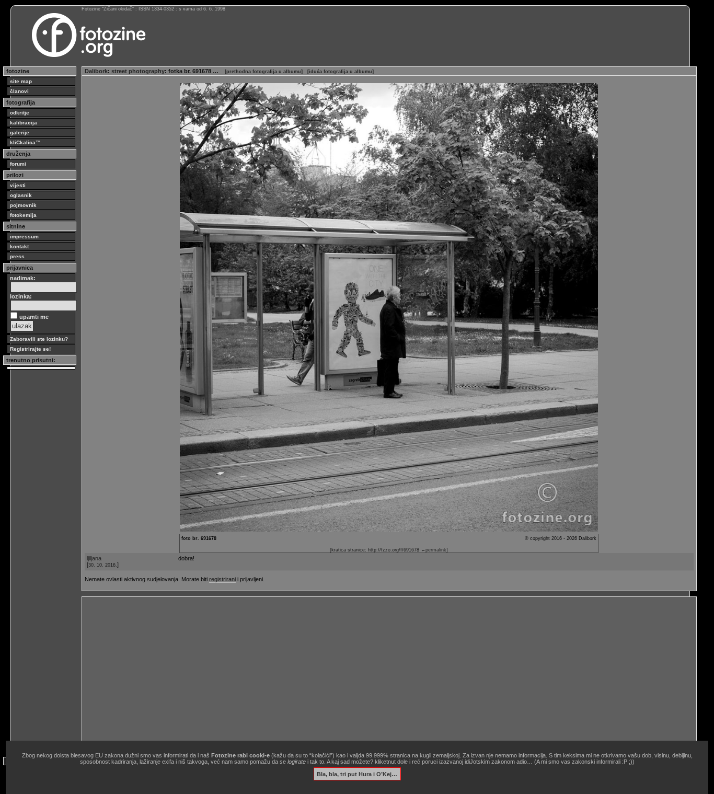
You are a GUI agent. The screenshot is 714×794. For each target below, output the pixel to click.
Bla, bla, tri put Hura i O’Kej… (357, 773)
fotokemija (23, 215)
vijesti (18, 185)
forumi (18, 164)
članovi (19, 91)
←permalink (433, 550)
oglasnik (21, 195)
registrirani (222, 579)
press (17, 256)
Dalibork (96, 71)
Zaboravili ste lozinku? (39, 339)
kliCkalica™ (25, 142)
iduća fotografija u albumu (340, 71)
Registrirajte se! (30, 349)
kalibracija (23, 122)
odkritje (19, 113)
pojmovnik (23, 205)
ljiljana (94, 558)
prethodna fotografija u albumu (263, 71)
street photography (138, 71)
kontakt (19, 246)
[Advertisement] (389, 673)
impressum (24, 236)
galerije (19, 132)
